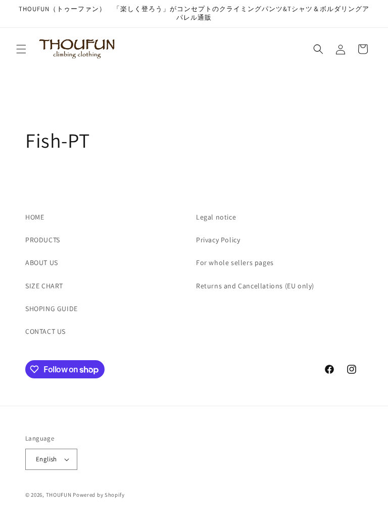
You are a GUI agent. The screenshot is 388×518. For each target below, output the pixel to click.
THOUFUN (59, 494)
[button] (21, 49)
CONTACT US (45, 331)
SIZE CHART (44, 285)
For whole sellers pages (235, 262)
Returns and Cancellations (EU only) (255, 285)
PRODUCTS (42, 239)
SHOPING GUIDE (51, 308)
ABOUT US (41, 262)
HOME (34, 217)
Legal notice (216, 217)
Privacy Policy (218, 239)
